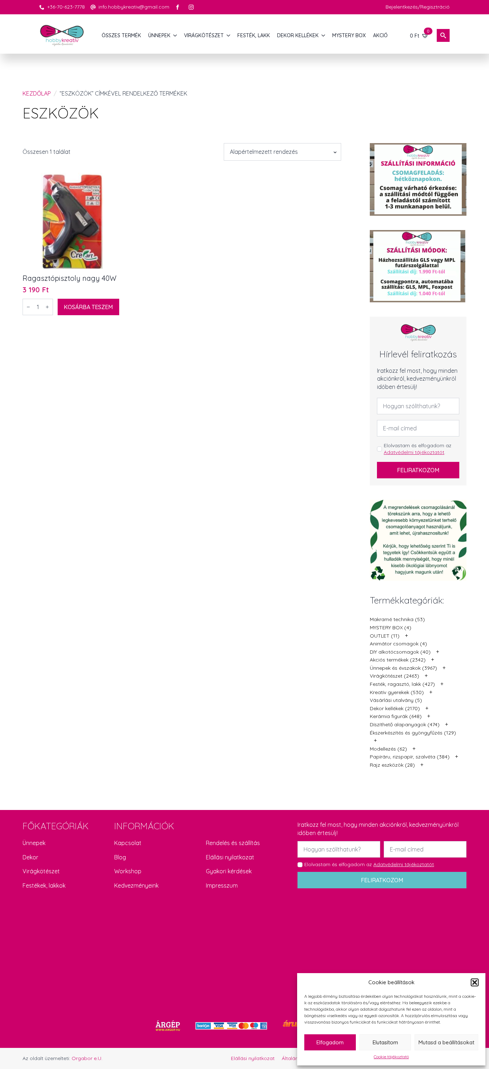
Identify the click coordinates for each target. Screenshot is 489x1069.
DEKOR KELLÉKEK (298, 35)
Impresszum (222, 885)
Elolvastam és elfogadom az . (417, 449)
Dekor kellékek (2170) (395, 708)
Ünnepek (34, 842)
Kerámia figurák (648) (396, 716)
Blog (120, 857)
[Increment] (47, 307)
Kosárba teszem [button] (88, 307)
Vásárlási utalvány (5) (396, 700)
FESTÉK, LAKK (253, 35)
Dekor (30, 857)
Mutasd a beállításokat (446, 1042)
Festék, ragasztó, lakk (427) (402, 684)
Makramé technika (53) (397, 619)
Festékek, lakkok (44, 885)
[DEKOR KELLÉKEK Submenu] (324, 35)
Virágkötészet (41, 871)
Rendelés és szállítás (233, 842)
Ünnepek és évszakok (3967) (403, 668)
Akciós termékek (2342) (398, 659)
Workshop (127, 871)
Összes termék (121, 35)
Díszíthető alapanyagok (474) (405, 724)
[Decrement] (28, 307)
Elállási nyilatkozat (230, 857)
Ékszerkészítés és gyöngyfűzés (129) (413, 732)
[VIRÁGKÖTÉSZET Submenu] (229, 35)
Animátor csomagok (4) (398, 643)
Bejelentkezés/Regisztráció (418, 7)
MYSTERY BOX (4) (390, 627)
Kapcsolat (127, 842)
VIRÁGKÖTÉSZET (204, 35)
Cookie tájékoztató (391, 1056)
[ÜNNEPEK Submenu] (175, 35)
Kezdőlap (37, 93)
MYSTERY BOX (349, 35)
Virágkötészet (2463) (394, 676)
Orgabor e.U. (87, 1058)
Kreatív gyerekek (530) (397, 692)
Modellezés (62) (388, 749)
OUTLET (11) (385, 636)
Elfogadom (330, 1042)
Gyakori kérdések (229, 871)
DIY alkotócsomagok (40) (400, 652)
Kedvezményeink (136, 885)
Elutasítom (385, 1042)
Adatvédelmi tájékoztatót (414, 452)
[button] (474, 982)
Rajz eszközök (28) (392, 765)
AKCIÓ (380, 35)
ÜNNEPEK (159, 35)
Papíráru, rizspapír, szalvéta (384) (410, 756)
